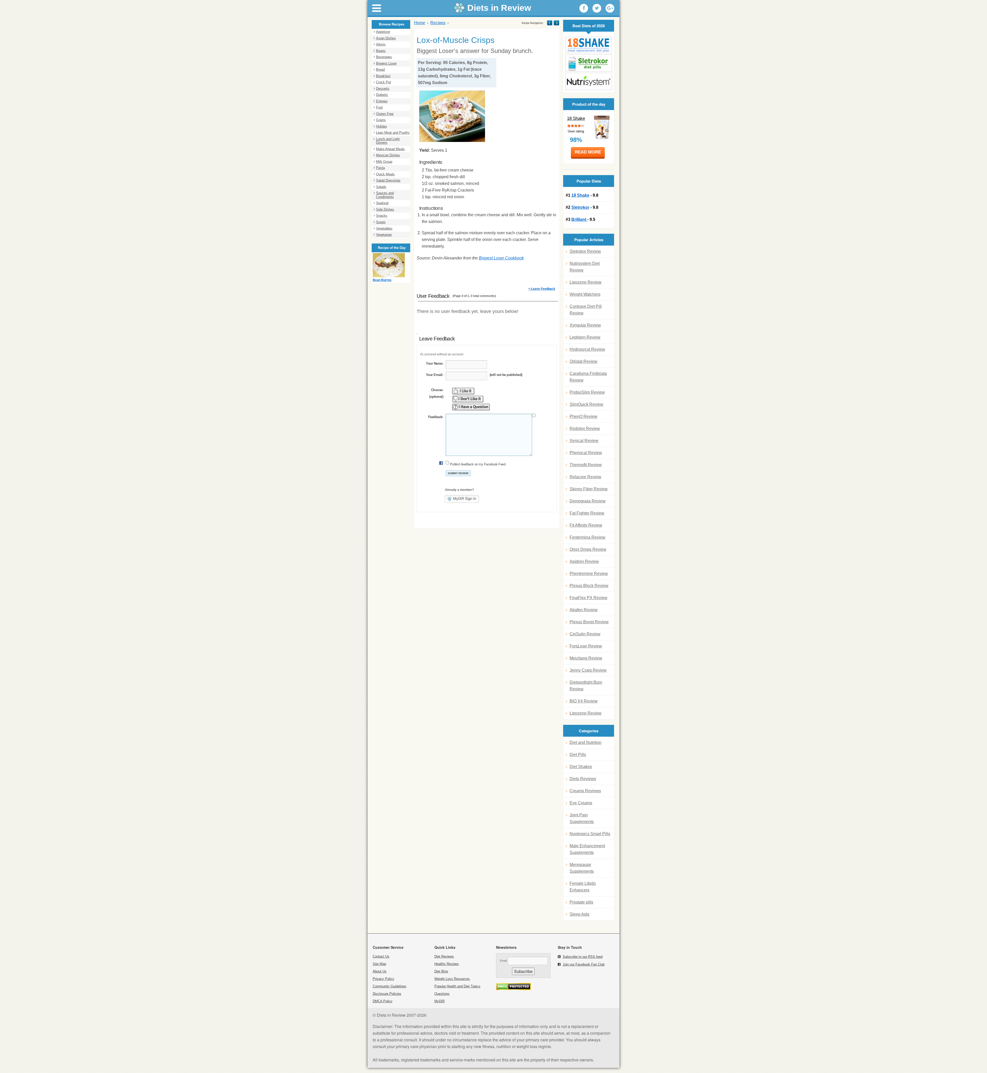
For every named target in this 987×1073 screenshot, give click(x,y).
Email (503, 960)
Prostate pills (581, 902)
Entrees (382, 101)
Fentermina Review (587, 537)
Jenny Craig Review (588, 670)
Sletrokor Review (585, 251)
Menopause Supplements (582, 867)
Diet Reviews (444, 956)
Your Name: (434, 363)
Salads (381, 187)
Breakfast (383, 76)
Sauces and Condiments (385, 195)
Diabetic (382, 95)
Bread (380, 69)
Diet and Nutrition (585, 742)
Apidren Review (584, 561)
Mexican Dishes (388, 155)
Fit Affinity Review (586, 525)
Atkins (381, 44)
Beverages (384, 57)
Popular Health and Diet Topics (457, 986)
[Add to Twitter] (596, 8)
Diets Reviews (583, 779)
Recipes (437, 23)
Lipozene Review (585, 282)
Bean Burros (382, 280)
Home (419, 23)
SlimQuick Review (586, 404)
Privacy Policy (383, 979)
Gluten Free (385, 114)
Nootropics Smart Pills (590, 834)
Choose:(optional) (436, 393)
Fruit (379, 107)
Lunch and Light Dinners (388, 141)
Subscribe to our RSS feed (582, 957)
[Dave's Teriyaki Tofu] (556, 23)
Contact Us (381, 956)
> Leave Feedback (541, 289)
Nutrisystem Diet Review (585, 266)
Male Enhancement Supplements (587, 849)
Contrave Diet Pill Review (586, 309)
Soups (381, 222)
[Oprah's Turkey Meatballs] (549, 23)
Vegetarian (384, 235)
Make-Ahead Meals (390, 149)
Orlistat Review (583, 361)
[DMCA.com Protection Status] (513, 989)
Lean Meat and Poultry (393, 132)
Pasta (380, 168)
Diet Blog (441, 971)
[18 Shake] (588, 45)
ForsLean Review (586, 646)
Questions (442, 994)
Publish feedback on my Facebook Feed (477, 464)
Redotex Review (585, 428)
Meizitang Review (586, 658)
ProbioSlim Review (587, 392)
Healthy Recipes (446, 964)
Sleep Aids (579, 914)
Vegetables (384, 228)
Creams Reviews (585, 791)
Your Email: (434, 375)
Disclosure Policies (387, 994)
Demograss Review (588, 501)
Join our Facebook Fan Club (584, 964)
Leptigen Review (585, 337)
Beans (381, 51)
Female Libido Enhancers (583, 886)
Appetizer (383, 32)
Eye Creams (581, 803)
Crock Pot (383, 82)
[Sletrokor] (588, 62)
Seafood (382, 203)
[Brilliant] (588, 81)
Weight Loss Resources (452, 979)
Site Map (379, 964)
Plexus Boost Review (589, 622)
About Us (380, 971)
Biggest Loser (386, 63)
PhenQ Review (583, 416)
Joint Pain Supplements (582, 818)
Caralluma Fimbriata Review (588, 376)
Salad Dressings (388, 180)
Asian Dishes (386, 38)
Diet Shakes (581, 766)
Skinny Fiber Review (589, 489)
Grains (381, 120)
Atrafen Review (584, 610)
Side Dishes (385, 209)
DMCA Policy (382, 1001)
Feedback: (435, 417)
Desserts (382, 89)
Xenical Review (584, 440)
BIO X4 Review (584, 701)
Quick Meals (385, 174)
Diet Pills (578, 754)
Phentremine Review (589, 573)
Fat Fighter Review (587, 513)
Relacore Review (585, 477)
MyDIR (439, 1001)
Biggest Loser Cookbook (501, 258)
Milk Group (384, 162)
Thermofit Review (586, 465)
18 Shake (576, 118)
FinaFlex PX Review (588, 598)
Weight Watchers (585, 294)
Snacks (381, 216)
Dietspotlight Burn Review (586, 685)
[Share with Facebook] (583, 8)
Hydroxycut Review (587, 349)
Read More (588, 152)
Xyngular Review (585, 325)
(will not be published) (506, 375)
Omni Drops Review (588, 549)
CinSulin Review (585, 634)
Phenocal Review (586, 452)
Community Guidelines (389, 986)
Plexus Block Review (589, 585)
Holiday (381, 126)
